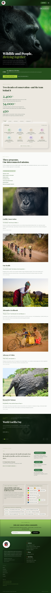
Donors (22, 121)
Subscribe (35, 532)
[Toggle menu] (48, 3)
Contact (4, 576)
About (4, 567)
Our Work (4, 569)
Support (44, 2)
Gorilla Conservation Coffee (7, 581)
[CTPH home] (3, 3)
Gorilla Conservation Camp (7, 582)
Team (5, 121)
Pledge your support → (10, 76)
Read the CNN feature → (23, 76)
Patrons (16, 121)
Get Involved (5, 572)
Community (28, 121)
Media (4, 574)
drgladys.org (5, 585)
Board (10, 121)
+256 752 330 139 (30, 554)
